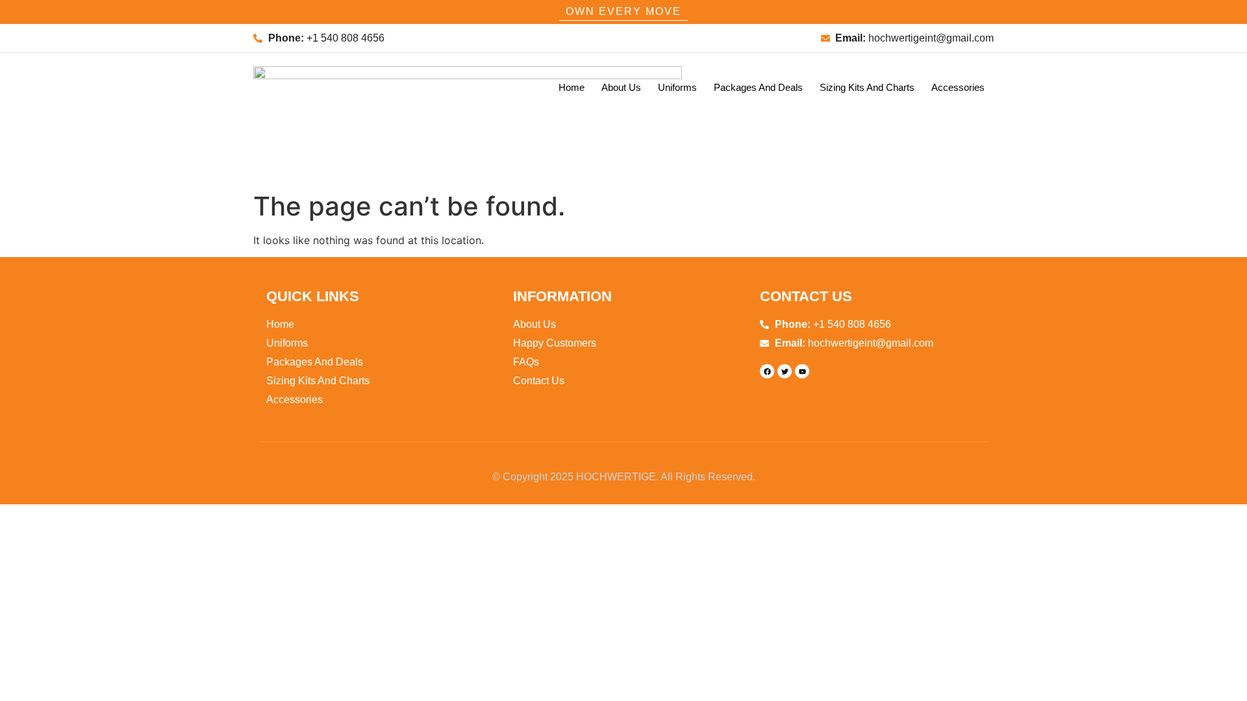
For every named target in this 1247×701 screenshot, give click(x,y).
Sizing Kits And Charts (867, 87)
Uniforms (677, 87)
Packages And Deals (758, 87)
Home (572, 87)
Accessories (958, 87)
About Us (621, 87)
